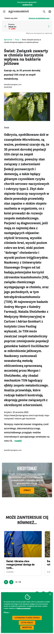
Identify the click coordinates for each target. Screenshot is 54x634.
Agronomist (8, 40)
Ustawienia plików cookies (27, 618)
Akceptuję (27, 628)
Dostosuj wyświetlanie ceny (39, 18)
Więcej (6, 612)
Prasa (17, 40)
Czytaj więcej (27, 623)
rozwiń (18, 441)
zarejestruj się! (27, 5)
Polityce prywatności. (24, 608)
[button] (4, 11)
